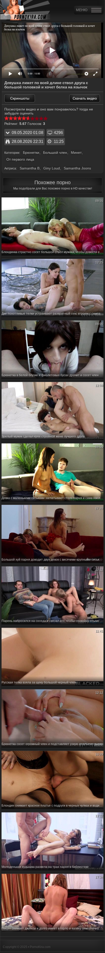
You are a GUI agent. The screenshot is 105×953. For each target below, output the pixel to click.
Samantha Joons (77, 168)
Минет (76, 152)
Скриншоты (19, 98)
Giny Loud (51, 168)
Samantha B (30, 168)
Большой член (55, 152)
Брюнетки (31, 152)
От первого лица (20, 159)
